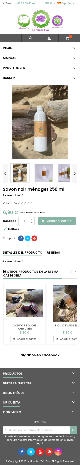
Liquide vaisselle (67, 325)
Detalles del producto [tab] (22, 252)
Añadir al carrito (56, 221)
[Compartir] (21, 238)
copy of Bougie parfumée (24, 327)
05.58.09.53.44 (26, 3)
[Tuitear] (27, 238)
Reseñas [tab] (53, 252)
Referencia (10, 195)
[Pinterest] (34, 238)
